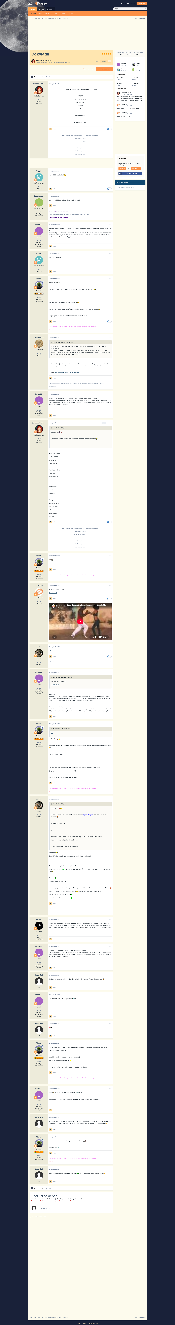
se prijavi (65, 1199)
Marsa (38, 279)
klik (50, 651)
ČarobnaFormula (45, 60)
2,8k (39, 662)
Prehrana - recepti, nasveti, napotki (59, 62)
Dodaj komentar (104, 69)
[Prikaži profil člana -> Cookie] (118, 69)
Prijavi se (122, 168)
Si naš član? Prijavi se (127, 3)
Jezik (79, 1323)
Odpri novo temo (88, 69)
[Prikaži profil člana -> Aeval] (39, 653)
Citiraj (54, 129)
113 (39, 935)
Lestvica (62, 13)
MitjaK (38, 171)
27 (40, 99)
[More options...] (110, 84)
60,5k (39, 297)
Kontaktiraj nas (93, 1323)
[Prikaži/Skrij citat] (52, 342)
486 (39, 353)
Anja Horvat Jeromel (142, 69)
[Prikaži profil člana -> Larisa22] (39, 231)
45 (40, 212)
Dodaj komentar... (46, 1208)
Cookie (123, 69)
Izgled (85, 1323)
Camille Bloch (53, 593)
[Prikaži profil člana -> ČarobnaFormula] (33, 61)
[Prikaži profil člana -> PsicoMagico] (39, 343)
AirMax (39, 919)
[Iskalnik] (145, 8)
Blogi (40, 13)
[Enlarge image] (65, 175)
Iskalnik (71, 13)
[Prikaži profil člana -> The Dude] (39, 592)
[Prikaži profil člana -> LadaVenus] (39, 202)
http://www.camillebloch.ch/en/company (67, 372)
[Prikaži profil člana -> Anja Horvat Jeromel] (133, 69)
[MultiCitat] (50, 129)
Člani (55, 13)
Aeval (38, 647)
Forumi (33, 13)
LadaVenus (38, 196)
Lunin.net (50, 9)
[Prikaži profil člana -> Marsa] (39, 285)
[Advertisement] (87, 35)
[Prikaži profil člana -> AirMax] (39, 926)
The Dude (39, 585)
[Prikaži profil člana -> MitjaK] (39, 177)
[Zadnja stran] (42, 77)
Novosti (41, 9)
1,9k (39, 601)
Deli (96, 61)
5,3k (39, 240)
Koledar (47, 13)
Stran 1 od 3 (49, 77)
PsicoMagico (38, 337)
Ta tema (138, 8)
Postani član (141, 3)
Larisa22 (38, 225)
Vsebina (32, 9)
